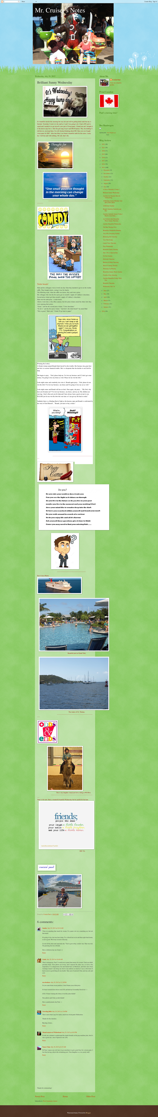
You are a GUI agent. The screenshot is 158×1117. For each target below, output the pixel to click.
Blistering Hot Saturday (110, 237)
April (105, 297)
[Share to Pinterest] (72, 914)
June (105, 290)
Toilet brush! (42, 284)
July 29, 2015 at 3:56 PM (59, 1011)
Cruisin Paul (116, 80)
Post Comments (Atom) (50, 1101)
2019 (103, 154)
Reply (44, 953)
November (107, 173)
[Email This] (64, 914)
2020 (103, 151)
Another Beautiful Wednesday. (112, 224)
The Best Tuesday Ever (110, 227)
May (105, 294)
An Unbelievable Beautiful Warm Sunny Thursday (111, 220)
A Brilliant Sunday (108, 206)
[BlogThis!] (66, 914)
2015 (103, 167)
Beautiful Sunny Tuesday (110, 249)
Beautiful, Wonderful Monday (112, 230)
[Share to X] (68, 914)
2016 (103, 164)
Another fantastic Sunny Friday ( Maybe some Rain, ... (113, 215)
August (106, 183)
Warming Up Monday (109, 269)
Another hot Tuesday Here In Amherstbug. (111, 197)
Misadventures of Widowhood (51, 1032)
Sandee (44, 928)
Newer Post (39, 1096)
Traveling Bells (47, 1011)
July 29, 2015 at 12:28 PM (58, 982)
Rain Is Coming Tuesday (110, 265)
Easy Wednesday (108, 246)
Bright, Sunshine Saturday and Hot (112, 210)
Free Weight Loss (111, 132)
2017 (103, 161)
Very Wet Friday (108, 240)
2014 (103, 311)
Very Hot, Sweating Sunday (111, 233)
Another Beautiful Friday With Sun (112, 279)
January (106, 307)
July (105, 187)
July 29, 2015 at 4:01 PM (69, 1032)
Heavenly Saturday (108, 259)
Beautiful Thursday (109, 283)
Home (65, 1096)
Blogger (88, 1113)
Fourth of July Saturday (110, 275)
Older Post (90, 1096)
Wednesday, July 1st (109, 286)
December (107, 170)
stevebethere (46, 982)
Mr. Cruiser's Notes (60, 10)
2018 (103, 157)
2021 (103, 148)
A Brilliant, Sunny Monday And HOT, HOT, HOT (112, 202)
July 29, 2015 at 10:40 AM (55, 959)
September (107, 180)
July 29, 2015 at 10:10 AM (55, 928)
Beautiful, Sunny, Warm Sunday (112, 272)
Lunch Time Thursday (109, 243)
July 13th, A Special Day (110, 253)
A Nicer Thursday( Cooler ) (111, 189)
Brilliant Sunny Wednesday (111, 193)
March (106, 300)
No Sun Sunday (107, 256)
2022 (103, 144)
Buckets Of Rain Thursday (111, 262)
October (106, 177)
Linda (44, 959)
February (106, 304)
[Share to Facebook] (70, 914)
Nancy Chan (46, 1047)
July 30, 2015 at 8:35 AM (58, 1047)
